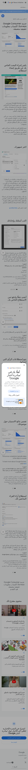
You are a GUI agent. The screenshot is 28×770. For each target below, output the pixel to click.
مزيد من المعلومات (14, 391)
